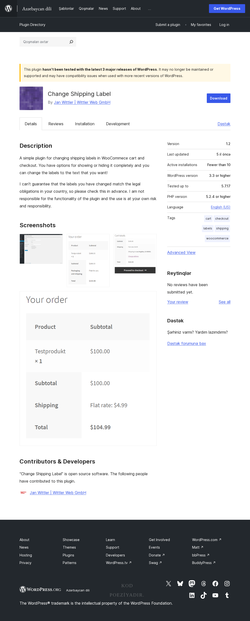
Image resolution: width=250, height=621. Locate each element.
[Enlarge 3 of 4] (150, 240)
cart (208, 218)
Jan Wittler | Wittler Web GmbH (82, 102)
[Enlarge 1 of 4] (56, 240)
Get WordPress (227, 8)
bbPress (201, 555)
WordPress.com (207, 540)
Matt (198, 547)
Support (112, 547)
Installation (84, 123)
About (24, 540)
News (24, 547)
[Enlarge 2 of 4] (103, 240)
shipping (222, 228)
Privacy (25, 563)
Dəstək (224, 123)
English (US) (220, 207)
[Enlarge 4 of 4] (150, 297)
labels (207, 228)
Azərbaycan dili (78, 590)
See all (224, 301)
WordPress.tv (119, 563)
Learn (110, 540)
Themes (69, 547)
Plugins (68, 555)
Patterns (69, 563)
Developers (115, 555)
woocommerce (217, 238)
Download (218, 98)
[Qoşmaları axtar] (71, 42)
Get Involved (159, 540)
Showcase (71, 540)
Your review (177, 301)
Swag (155, 563)
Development (118, 123)
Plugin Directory (32, 25)
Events (154, 547)
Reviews (55, 123)
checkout (222, 218)
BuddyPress (204, 563)
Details (31, 123)
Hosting (26, 555)
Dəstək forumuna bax (186, 343)
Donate (157, 555)
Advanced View (181, 252)
